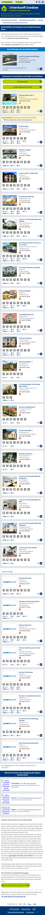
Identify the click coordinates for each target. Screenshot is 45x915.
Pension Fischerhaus (26, 672)
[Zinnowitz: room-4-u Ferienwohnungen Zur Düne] (10, 504)
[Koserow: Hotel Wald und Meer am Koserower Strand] (10, 248)
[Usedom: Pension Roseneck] (10, 582)
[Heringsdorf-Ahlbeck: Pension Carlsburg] (10, 342)
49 (20, 229)
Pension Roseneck (25, 578)
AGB (34, 909)
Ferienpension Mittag (26, 196)
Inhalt (19, 2)
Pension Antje (23, 126)
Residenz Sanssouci (25, 454)
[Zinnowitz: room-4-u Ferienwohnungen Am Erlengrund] (10, 481)
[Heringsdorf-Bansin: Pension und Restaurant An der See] (10, 653)
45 (20, 252)
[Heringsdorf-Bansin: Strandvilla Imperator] (10, 318)
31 (20, 415)
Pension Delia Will (25, 430)
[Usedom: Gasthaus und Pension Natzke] (10, 605)
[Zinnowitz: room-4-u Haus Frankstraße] (10, 177)
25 (20, 394)
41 (20, 158)
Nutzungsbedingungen (16, 912)
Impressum (30, 912)
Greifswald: (15, 783)
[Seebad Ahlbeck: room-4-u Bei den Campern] (10, 551)
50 (20, 533)
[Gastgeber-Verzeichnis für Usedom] (4, 8)
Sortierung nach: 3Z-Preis (27, 87)
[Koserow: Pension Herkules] (10, 295)
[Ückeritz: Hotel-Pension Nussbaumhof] (10, 747)
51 (20, 555)
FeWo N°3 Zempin (25, 150)
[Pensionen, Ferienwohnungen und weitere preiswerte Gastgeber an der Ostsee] (6, 799)
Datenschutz (26, 909)
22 (20, 728)
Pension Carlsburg (25, 338)
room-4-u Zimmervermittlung (29, 56)
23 (20, 751)
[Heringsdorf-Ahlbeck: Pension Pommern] (10, 629)
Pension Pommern (25, 625)
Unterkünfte (7, 2)
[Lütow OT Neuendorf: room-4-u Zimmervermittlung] (10, 60)
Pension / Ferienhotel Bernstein (30, 696)
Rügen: (13, 809)
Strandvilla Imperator (26, 314)
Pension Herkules (25, 291)
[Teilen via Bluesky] (25, 904)
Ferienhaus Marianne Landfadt (29, 267)
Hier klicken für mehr (19, 120)
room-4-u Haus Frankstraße (28, 173)
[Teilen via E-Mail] (35, 904)
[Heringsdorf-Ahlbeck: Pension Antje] (10, 130)
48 (20, 181)
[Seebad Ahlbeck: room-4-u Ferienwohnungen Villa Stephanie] (10, 528)
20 (20, 369)
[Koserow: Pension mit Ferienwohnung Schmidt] (10, 723)
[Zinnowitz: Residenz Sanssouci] (10, 457)
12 (20, 657)
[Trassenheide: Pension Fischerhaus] (10, 676)
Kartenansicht (29, 81)
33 (20, 322)
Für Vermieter (14, 909)
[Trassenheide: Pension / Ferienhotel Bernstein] (10, 700)
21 (20, 299)
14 (20, 680)
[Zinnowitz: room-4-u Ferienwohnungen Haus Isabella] (10, 224)
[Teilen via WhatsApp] (30, 904)
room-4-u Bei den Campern (28, 548)
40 (20, 438)
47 (20, 509)
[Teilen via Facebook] (21, 904)
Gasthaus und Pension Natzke (29, 601)
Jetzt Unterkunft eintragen (16, 885)
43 (20, 461)
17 (20, 275)
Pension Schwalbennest (27, 407)
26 (20, 134)
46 (20, 486)
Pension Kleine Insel (26, 95)
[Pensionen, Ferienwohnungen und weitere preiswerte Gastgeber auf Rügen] (6, 810)
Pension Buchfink (25, 362)
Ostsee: (14, 798)
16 (20, 704)
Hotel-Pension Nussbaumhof (29, 743)
